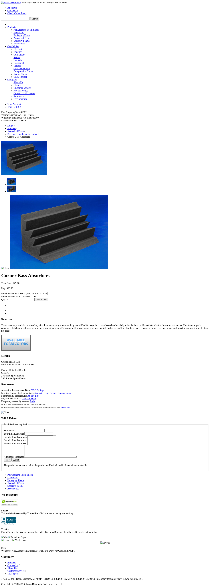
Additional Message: (14, 456)
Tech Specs (12, 573)
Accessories (19, 43)
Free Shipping (20, 99)
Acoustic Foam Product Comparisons (52, 393)
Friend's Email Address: (15, 437)
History (17, 85)
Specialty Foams (22, 41)
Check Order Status (16, 13)
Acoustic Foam (29, 398)
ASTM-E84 (33, 395)
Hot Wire (18, 60)
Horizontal (19, 63)
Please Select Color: (11, 296)
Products (11, 27)
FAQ (32, 401)
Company (12, 79)
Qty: (3, 299)
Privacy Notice (21, 90)
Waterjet (18, 52)
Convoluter (19, 54)
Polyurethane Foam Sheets (26, 29)
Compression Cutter (23, 71)
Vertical (17, 65)
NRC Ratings (37, 390)
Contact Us (12, 10)
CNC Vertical (20, 76)
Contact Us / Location (24, 93)
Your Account (14, 104)
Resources (19, 96)
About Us (12, 7)
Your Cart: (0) (14, 107)
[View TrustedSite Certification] (9, 505)
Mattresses (19, 32)
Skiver (17, 57)
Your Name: (10, 430)
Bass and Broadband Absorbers (22, 134)
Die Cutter (19, 49)
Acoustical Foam (22, 38)
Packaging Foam (22, 35)
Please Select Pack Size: (13, 293)
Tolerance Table (65, 407)
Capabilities (13, 46)
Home (10, 125)
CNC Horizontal (22, 68)
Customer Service (22, 88)
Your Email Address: (14, 433)
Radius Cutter (20, 74)
